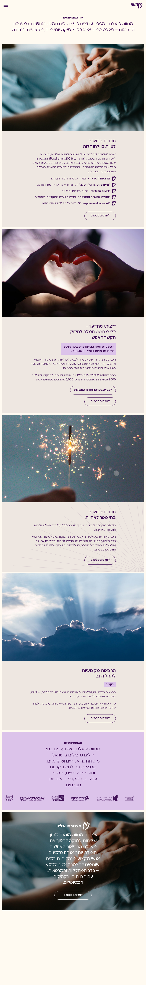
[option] (22, 798)
